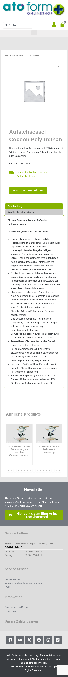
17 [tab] (59, 470)
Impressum (11, 611)
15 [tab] (53, 470)
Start (6, 55)
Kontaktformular (13, 579)
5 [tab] (21, 470)
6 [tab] (24, 470)
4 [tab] (18, 470)
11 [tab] (40, 470)
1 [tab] (8, 470)
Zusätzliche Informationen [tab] (21, 212)
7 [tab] (27, 470)
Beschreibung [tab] (15, 206)
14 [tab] (49, 470)
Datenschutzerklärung (16, 607)
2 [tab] (11, 470)
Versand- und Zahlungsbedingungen (23, 583)
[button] (34, 32)
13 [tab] (46, 470)
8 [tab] (30, 470)
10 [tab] (37, 470)
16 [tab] (56, 470)
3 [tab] (15, 470)
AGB (7, 587)
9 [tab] (34, 470)
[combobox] (17, 25)
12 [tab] (43, 470)
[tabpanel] (19, 444)
